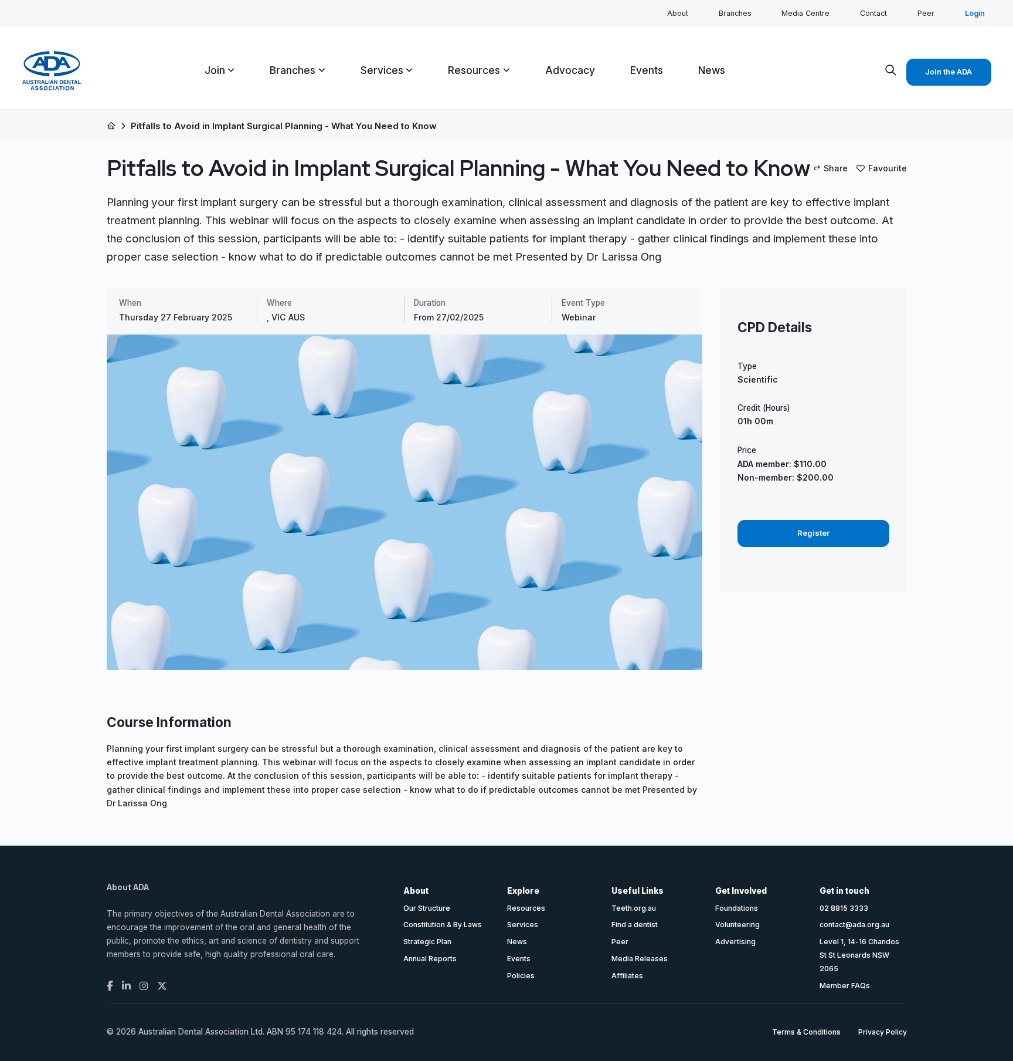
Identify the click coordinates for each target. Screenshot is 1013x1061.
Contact (873, 13)
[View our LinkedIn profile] (126, 986)
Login (975, 13)
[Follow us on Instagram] (144, 986)
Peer (925, 13)
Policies (521, 975)
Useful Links (637, 891)
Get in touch (844, 891)
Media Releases (639, 958)
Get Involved (741, 891)
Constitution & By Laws (442, 924)
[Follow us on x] (162, 986)
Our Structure (426, 908)
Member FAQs (845, 985)
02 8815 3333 (844, 908)
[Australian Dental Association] (51, 71)
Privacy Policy (882, 1032)
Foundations (736, 908)
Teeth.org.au (633, 908)
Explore (523, 891)
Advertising (735, 941)
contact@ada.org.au (854, 924)
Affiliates (627, 975)
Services (522, 924)
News (517, 941)
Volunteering (737, 924)
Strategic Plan (427, 941)
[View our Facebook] (110, 986)
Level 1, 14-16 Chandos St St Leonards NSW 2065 (859, 955)
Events (519, 958)
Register (813, 533)
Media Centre (805, 13)
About (677, 13)
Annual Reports (430, 958)
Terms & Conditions (806, 1032)
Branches (735, 13)
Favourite (887, 168)
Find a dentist (634, 924)
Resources (526, 908)
